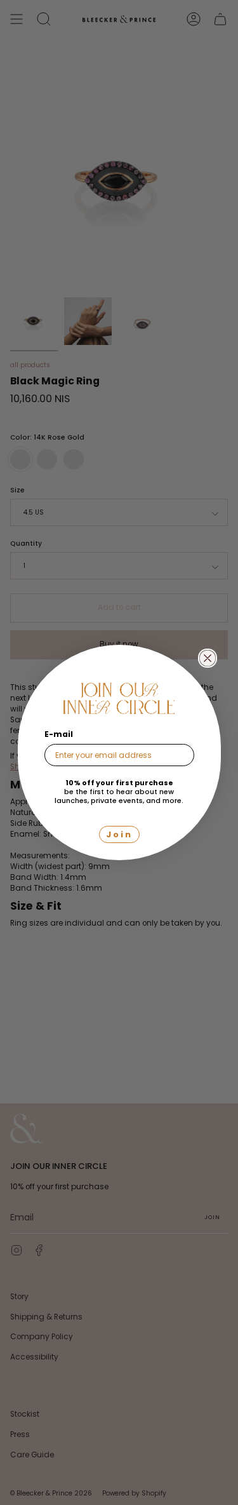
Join (119, 834)
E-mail (58, 734)
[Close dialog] (207, 658)
